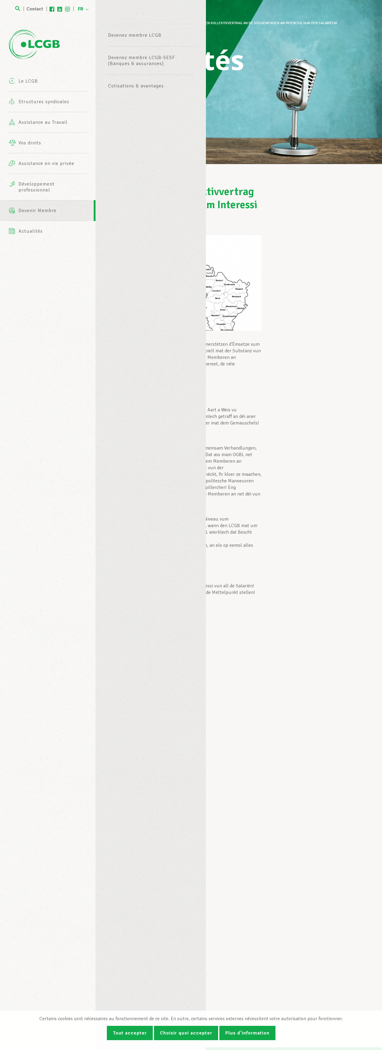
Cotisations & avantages (136, 86)
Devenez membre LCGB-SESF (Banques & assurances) (141, 61)
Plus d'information (247, 1033)
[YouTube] (59, 9)
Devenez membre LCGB (134, 35)
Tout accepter (130, 1033)
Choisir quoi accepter (186, 1033)
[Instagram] (67, 9)
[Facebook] (52, 9)
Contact (35, 9)
